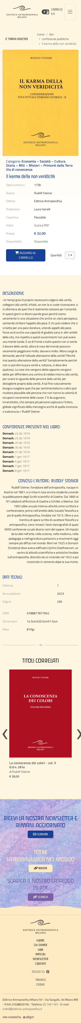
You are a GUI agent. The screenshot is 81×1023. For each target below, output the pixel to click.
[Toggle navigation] (70, 11)
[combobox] (70, 255)
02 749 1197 (50, 1004)
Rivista (42, 868)
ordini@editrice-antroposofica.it (22, 1009)
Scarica (42, 897)
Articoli (40, 954)
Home (40, 34)
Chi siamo (40, 944)
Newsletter (40, 958)
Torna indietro (17, 38)
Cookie (40, 984)
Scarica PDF (41, 225)
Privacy (41, 979)
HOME (40, 940)
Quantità (56, 255)
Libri (51, 34)
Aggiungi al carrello (27, 255)
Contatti (40, 963)
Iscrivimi (42, 834)
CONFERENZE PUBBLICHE (55, 39)
